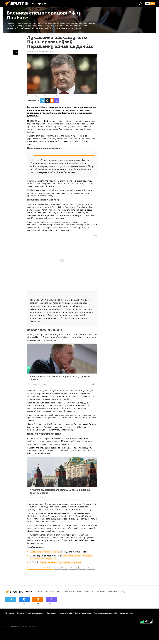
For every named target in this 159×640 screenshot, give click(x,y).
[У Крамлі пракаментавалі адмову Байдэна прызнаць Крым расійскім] (62, 472)
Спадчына (89, 592)
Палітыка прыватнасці (82, 613)
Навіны (57, 568)
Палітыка (82, 568)
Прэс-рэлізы (51, 613)
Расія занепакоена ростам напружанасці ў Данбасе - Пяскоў (60, 378)
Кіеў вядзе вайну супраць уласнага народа (60, 562)
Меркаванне (69, 592)
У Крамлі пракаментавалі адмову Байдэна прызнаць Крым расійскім (60, 491)
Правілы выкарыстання (35, 613)
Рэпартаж (49, 592)
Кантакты (20, 613)
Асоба (59, 592)
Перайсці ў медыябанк (52, 96)
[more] (93, 384)
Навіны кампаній (65, 613)
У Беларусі (73, 568)
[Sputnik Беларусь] (18, 6)
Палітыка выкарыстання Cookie (106, 613)
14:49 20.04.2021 (33, 51)
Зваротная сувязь (126, 613)
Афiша (79, 592)
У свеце (64, 568)
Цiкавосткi (100, 592)
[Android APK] (146, 621)
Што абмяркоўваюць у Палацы (45, 551)
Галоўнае (91, 568)
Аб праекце (9, 613)
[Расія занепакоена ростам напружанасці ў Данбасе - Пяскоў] (62, 359)
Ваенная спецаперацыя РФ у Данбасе (40, 568)
